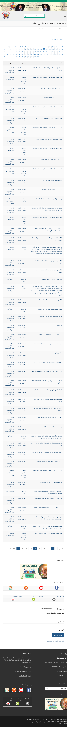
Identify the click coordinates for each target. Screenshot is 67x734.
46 (13, 52)
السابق (61, 549)
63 (4, 54)
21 (59, 46)
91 (28, 57)
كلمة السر (61, 622)
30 (25, 49)
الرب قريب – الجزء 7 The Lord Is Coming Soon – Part (47, 127)
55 (41, 52)
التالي (9, 549)
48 (19, 52)
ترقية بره (59, 325)
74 (38, 54)
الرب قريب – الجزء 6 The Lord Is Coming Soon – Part (47, 148)
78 (50, 54)
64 (7, 54)
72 (32, 54)
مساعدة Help (63, 676)
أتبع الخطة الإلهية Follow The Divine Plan (51, 482)
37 (47, 49)
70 (25, 54)
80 (56, 54)
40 (56, 49)
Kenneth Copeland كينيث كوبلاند (9, 201)
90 (25, 57)
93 (35, 57)
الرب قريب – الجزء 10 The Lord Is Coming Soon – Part (47, 533)
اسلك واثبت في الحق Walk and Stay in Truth (50, 417)
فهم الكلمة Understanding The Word (51, 160)
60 (56, 52)
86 (13, 57)
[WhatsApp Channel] (52, 1)
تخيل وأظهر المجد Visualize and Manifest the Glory (48, 498)
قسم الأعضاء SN (62, 671)
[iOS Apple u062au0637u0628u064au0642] (44, 1)
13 (34, 46)
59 (53, 52)
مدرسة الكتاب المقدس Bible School (56, 662)
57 (47, 52)
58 (50, 52)
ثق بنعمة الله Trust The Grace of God (52, 427)
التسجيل (61, 641)
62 (62, 52)
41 (59, 49)
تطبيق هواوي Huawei (18, 596)
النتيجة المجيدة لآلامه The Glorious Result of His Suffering (46, 371)
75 (41, 54)
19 (52, 46)
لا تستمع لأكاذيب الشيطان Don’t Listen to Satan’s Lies (48, 362)
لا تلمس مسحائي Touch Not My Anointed (50, 300)
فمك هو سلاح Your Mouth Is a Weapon (51, 353)
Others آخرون (10, 279)
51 (28, 52)
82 (62, 54)
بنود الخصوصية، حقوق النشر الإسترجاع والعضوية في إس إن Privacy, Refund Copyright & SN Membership (17, 660)
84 (7, 57)
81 (59, 54)
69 (22, 54)
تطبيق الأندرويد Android (38, 596)
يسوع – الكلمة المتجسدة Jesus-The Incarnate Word (48, 507)
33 (35, 49)
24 (7, 49)
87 (16, 57)
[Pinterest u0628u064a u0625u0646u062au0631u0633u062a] (49, 1)
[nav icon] (64, 16)
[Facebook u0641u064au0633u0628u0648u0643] (65, 1)
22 (62, 46)
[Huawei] (42, 1)
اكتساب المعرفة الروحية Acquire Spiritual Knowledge (47, 390)
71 (28, 54)
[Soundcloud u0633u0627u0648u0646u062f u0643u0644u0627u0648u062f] (60, 1)
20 (56, 46)
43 (4, 52)
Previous (55, 40)
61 (59, 52)
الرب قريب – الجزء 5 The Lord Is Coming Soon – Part (47, 169)
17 (46, 46)
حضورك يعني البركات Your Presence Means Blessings (47, 452)
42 (62, 49)
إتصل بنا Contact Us (25, 676)
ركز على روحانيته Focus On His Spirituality (50, 88)
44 (7, 52)
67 (16, 54)
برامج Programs (62, 658)
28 (19, 49)
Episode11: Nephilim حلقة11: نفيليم (52, 279)
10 (25, 46)
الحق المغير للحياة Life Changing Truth (38, 5)
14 (37, 46)
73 (35, 54)
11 (28, 46)
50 (25, 52)
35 (41, 49)
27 (16, 49)
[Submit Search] (24, 16)
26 (13, 49)
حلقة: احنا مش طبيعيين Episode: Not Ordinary (49, 309)
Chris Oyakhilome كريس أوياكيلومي (9, 70)
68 (19, 54)
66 (13, 54)
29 (22, 49)
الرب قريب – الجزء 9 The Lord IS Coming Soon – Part (47, 77)
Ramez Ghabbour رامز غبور (10, 79)
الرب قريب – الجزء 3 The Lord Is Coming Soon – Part (47, 217)
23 (4, 49)
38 (50, 49)
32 (32, 49)
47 (16, 52)
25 (10, 49)
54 (38, 52)
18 (49, 46)
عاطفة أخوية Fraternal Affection (53, 98)
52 (32, 52)
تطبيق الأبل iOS (60, 596)
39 (53, 49)
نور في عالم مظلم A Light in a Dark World (50, 316)
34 (38, 49)
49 (22, 52)
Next (61, 40)
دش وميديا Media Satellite (59, 667)
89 (22, 57)
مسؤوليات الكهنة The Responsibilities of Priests (49, 461)
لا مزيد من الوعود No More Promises (52, 189)
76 (44, 54)
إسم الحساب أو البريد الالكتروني (55, 613)
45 (10, 52)
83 (4, 57)
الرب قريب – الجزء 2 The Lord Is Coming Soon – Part (47, 471)
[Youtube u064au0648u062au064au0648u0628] (62, 1)
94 (38, 57)
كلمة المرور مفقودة (52, 641)
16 (43, 46)
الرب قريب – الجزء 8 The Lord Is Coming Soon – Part (47, 107)
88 (19, 57)
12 (31, 46)
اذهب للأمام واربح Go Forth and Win (52, 180)
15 (40, 46)
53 (35, 52)
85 (10, 57)
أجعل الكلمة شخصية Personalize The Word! (50, 334)
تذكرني (61, 630)
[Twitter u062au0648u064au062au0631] (57, 1)
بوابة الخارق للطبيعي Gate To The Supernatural (49, 199)
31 (28, 49)
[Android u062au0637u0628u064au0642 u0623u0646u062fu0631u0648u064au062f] (47, 1)
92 (32, 57)
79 (53, 54)
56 (44, 52)
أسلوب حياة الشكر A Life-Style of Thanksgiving (49, 139)
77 (47, 54)
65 (10, 54)
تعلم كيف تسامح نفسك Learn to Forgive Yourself (49, 118)
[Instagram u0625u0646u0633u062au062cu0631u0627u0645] (55, 1)
